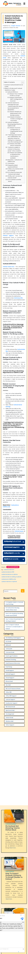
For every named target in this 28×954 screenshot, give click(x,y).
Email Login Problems (12, 656)
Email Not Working (11, 659)
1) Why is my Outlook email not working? (15, 169)
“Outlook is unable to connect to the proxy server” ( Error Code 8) (14, 149)
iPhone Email (9, 681)
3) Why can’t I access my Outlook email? (15, 177)
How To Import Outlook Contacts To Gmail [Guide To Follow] (14, 626)
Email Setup (9, 667)
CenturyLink (9, 648)
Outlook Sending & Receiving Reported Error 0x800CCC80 (15, 124)
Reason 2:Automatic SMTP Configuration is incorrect (16, 99)
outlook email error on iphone (10, 574)
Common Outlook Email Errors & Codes (14, 85)
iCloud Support (10, 677)
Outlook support (8, 235)
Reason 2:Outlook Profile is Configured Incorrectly (16, 118)
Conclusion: (11, 163)
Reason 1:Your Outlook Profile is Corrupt (16, 94)
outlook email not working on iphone (11, 577)
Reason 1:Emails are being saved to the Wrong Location (15, 113)
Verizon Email (9, 717)
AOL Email (8, 641)
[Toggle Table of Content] (21, 82)
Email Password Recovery (13, 663)
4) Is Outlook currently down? (14, 180)
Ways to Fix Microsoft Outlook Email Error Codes (13, 89)
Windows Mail (9, 721)
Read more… (13, 848)
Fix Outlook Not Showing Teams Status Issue (12, 828)
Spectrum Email (10, 710)
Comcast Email (10, 652)
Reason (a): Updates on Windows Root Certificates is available (16, 155)
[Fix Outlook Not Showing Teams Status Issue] (14, 816)
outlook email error (9, 569)
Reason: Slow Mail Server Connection (15, 144)
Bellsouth (8, 645)
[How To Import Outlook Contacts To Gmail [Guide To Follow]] (14, 863)
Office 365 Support (11, 696)
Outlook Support (12, 567)
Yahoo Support (10, 725)
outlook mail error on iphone (9, 581)
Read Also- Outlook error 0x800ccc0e (15, 160)
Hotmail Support (10, 674)
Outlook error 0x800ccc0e (9, 579)
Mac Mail (8, 685)
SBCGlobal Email (10, 707)
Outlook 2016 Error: (12, 92)
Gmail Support (10, 670)
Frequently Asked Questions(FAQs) (13, 166)
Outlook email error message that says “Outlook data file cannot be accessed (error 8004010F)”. (15, 106)
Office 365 (9, 692)
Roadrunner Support (11, 703)
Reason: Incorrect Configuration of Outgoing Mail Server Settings (16, 130)
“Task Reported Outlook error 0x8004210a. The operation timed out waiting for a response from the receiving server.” (15, 138)
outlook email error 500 (8, 572)
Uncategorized (10, 714)
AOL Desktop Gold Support (13, 638)
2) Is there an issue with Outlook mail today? (15, 173)
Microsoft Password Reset (13, 688)
